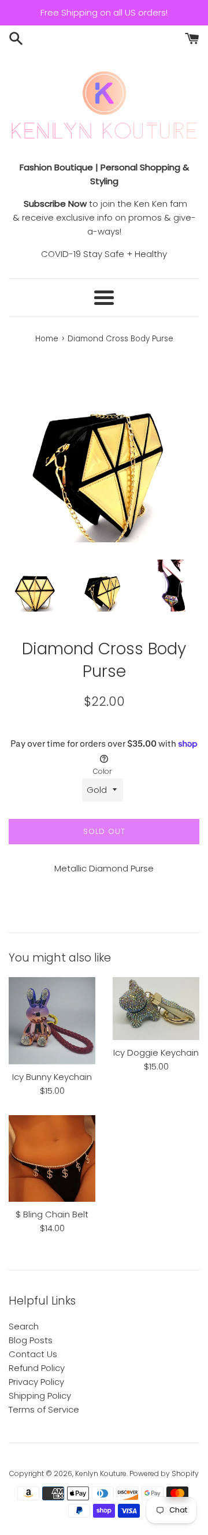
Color (102, 771)
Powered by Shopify (164, 1473)
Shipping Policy (40, 1395)
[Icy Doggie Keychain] (156, 1009)
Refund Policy (37, 1368)
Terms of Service (44, 1409)
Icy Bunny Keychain (52, 1077)
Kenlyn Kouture (101, 1473)
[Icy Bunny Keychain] (52, 1020)
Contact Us (33, 1354)
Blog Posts (31, 1340)
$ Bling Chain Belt (52, 1214)
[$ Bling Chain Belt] (52, 1158)
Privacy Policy (36, 1382)
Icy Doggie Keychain (156, 1052)
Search (24, 1326)
